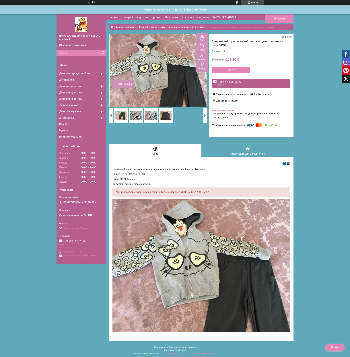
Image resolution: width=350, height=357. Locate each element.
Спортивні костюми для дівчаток (186, 27)
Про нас (156, 17)
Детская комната (70, 105)
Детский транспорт (71, 92)
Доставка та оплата (195, 17)
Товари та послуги (126, 27)
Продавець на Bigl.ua (175, 350)
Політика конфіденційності (203, 353)
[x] (288, 163)
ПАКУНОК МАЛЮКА (224, 17)
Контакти (171, 17)
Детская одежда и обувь (75, 73)
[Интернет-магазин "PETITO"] (81, 24)
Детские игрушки (70, 111)
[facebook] (284, 163)
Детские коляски (70, 86)
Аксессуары (66, 117)
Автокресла (66, 79)
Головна (113, 17)
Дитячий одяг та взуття (152, 27)
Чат (337, 347)
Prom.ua (192, 347)
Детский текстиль (70, 98)
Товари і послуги (133, 17)
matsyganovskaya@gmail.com (79, 255)
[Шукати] (102, 53)
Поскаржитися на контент (175, 353)
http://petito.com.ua (74, 251)
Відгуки (63, 130)
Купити (231, 70)
